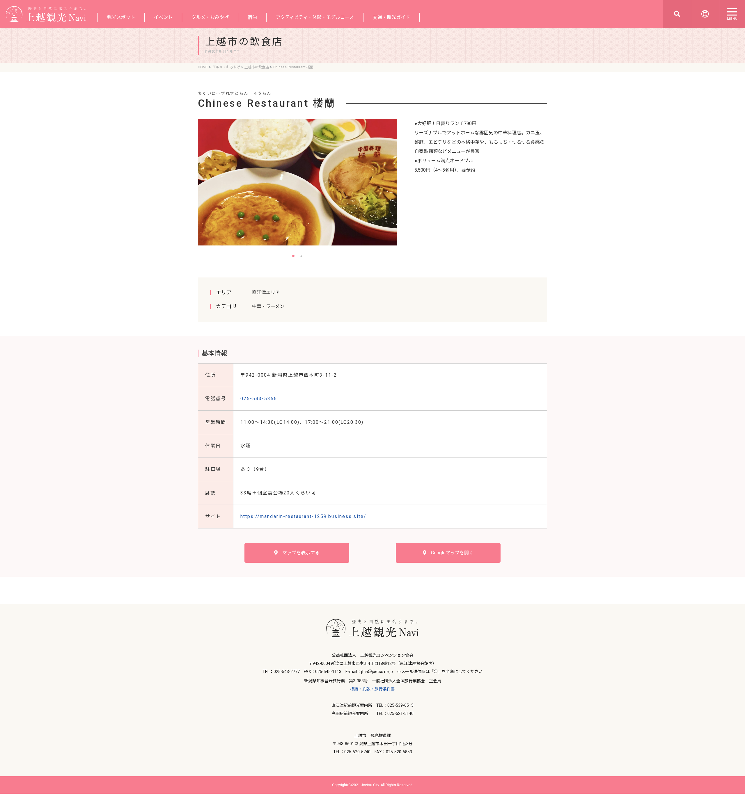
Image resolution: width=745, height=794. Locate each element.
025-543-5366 (258, 398)
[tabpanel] (297, 182)
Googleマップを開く (449, 553)
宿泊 (252, 17)
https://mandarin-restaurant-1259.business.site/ (303, 516)
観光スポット (121, 17)
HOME (203, 67)
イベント (163, 17)
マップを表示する (299, 553)
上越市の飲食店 (256, 67)
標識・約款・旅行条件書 (372, 689)
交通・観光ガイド (391, 17)
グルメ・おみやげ (210, 17)
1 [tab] (293, 256)
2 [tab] (301, 256)
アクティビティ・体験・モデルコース (315, 17)
